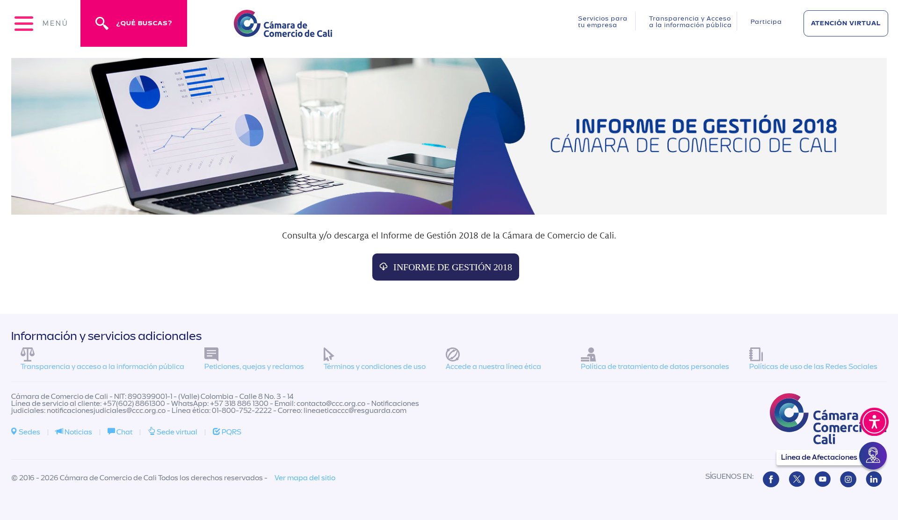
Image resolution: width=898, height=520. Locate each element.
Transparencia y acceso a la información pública (102, 366)
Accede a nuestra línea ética (493, 366)
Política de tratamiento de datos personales (655, 366)
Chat (123, 432)
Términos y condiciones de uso (375, 366)
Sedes (28, 432)
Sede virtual (176, 432)
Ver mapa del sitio (305, 478)
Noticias (77, 432)
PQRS (230, 432)
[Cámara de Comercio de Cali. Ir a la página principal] (283, 31)
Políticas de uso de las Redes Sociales (813, 366)
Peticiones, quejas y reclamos (254, 366)
